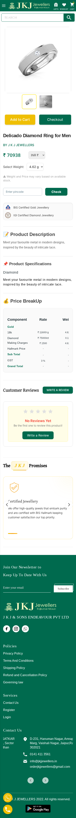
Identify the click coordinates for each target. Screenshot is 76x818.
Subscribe (63, 588)
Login (7, 717)
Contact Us (11, 702)
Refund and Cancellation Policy (25, 675)
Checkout (55, 119)
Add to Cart (20, 119)
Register (9, 710)
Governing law (13, 682)
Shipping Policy (14, 668)
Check (56, 192)
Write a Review (58, 390)
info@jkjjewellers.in (27, 765)
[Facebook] (7, 629)
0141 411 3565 (24, 758)
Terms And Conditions (18, 660)
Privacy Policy (13, 653)
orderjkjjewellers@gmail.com (34, 771)
